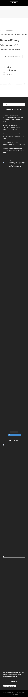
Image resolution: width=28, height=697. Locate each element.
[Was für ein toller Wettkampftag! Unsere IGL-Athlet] (14, 175)
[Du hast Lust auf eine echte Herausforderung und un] (14, 266)
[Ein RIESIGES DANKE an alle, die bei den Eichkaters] (14, 188)
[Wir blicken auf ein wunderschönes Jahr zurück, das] (14, 292)
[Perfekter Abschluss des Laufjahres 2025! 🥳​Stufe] (14, 279)
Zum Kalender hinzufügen (14, 56)
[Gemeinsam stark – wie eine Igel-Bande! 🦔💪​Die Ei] (14, 214)
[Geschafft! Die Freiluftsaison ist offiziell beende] (14, 305)
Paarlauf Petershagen (21, 84)
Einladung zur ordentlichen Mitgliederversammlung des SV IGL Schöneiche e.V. (12, 127)
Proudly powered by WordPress (10, 692)
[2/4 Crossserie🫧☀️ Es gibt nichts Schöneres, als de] (14, 240)
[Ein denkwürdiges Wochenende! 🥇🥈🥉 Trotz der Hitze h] (14, 384)
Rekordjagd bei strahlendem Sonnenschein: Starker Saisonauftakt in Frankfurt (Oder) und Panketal (13, 117)
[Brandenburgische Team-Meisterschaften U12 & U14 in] (14, 332)
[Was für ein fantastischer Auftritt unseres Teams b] (14, 371)
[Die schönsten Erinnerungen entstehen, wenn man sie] (14, 345)
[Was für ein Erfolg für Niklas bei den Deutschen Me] (14, 410)
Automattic (14, 694)
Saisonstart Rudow (5, 84)
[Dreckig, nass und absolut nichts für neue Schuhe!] (14, 253)
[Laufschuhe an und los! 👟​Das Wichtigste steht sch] (14, 201)
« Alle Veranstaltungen (6, 30)
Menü (14, 2)
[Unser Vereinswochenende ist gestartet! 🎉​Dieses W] (14, 358)
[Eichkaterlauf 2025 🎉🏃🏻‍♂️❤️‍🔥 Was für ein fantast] (14, 423)
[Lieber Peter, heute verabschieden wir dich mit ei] (14, 397)
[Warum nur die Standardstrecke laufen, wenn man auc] (14, 227)
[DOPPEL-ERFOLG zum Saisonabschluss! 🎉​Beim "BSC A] (14, 319)
